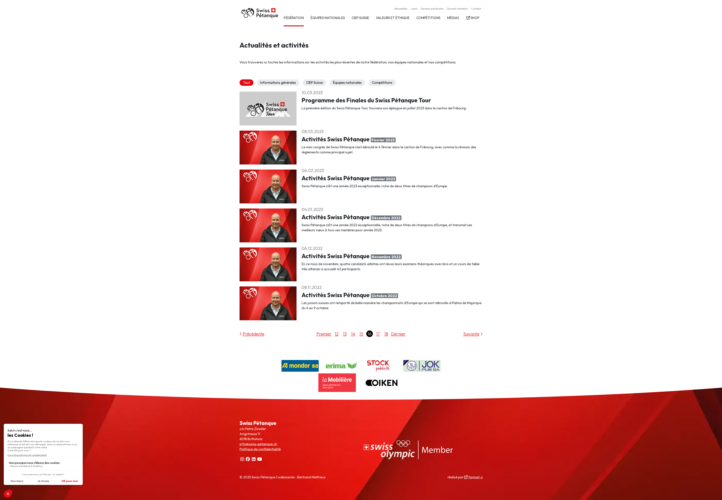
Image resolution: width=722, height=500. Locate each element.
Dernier (398, 333)
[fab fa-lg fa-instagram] (242, 459)
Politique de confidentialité (260, 449)
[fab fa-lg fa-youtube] (259, 459)
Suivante (471, 333)
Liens (414, 8)
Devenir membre (457, 8)
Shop (475, 18)
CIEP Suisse (314, 82)
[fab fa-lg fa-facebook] (248, 459)
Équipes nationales (347, 82)
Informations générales (278, 82)
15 (361, 333)
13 (345, 333)
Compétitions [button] (428, 18)
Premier (323, 333)
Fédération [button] (294, 18)
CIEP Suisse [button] (360, 18)
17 (378, 333)
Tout (246, 82)
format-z (475, 477)
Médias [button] (453, 18)
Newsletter (401, 8)
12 (336, 333)
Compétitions (382, 82)
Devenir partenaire (432, 8)
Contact (476, 8)
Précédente (253, 333)
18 (386, 333)
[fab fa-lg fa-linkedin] (253, 459)
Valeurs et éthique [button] (393, 18)
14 (353, 333)
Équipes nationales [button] (328, 18)
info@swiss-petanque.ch (258, 444)
